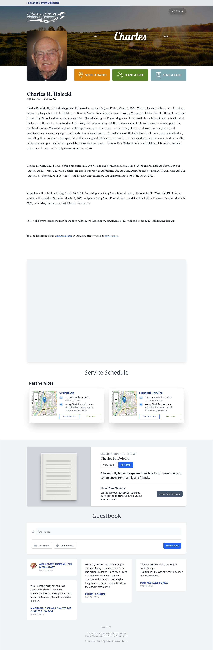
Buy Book (125, 464)
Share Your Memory (169, 493)
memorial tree (64, 235)
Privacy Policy (98, 636)
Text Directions (69, 416)
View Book (108, 464)
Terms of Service (115, 636)
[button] (44, 400)
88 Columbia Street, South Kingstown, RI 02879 (79, 409)
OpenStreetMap (110, 641)
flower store (111, 235)
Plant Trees (91, 416)
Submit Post (172, 545)
